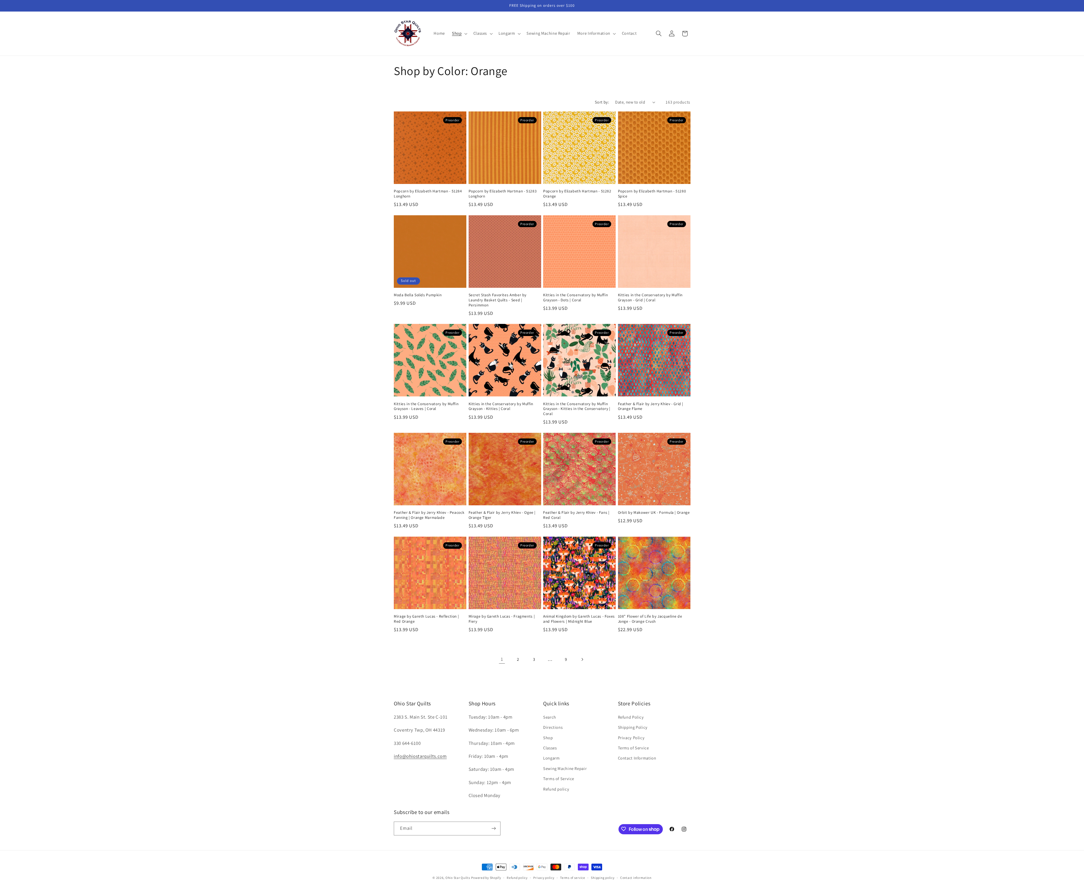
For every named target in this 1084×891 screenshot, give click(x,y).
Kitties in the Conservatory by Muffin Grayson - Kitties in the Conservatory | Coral (576, 408)
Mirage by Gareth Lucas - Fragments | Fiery (502, 619)
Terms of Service (558, 778)
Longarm (551, 758)
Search (549, 716)
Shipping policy (602, 878)
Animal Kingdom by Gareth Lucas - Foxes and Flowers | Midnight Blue (579, 619)
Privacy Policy (631, 737)
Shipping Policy (633, 727)
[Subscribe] (493, 828)
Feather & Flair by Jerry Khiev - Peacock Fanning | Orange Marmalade (429, 515)
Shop (548, 737)
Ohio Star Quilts (457, 877)
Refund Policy (631, 716)
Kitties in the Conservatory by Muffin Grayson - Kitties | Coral (501, 406)
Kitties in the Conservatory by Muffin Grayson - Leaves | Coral (426, 406)
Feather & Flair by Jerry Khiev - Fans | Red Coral (576, 515)
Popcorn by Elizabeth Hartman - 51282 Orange (577, 194)
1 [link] (502, 659)
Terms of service (572, 878)
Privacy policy (543, 878)
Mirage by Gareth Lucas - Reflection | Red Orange (426, 619)
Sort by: (602, 102)
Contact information (636, 878)
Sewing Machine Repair (565, 768)
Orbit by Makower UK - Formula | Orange (654, 512)
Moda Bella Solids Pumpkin (418, 295)
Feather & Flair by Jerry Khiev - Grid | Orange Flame (650, 406)
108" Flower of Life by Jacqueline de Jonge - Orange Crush (650, 619)
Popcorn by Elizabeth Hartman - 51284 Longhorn (428, 194)
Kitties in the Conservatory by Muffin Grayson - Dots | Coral (575, 297)
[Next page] (582, 659)
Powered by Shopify (486, 877)
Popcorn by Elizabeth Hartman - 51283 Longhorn (503, 194)
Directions (553, 727)
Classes (550, 747)
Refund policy (556, 788)
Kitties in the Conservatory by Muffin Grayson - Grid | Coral (650, 297)
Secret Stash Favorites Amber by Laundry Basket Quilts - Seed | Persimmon (498, 300)
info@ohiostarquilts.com (420, 756)
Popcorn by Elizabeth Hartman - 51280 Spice (652, 194)
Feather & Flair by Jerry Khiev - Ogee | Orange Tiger (502, 515)
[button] (459, 33)
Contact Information (637, 758)
